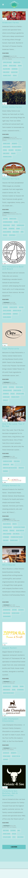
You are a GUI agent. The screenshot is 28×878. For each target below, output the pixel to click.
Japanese (15, 686)
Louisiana (21, 609)
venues (13, 153)
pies (22, 231)
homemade (14, 68)
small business (7, 533)
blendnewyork (6, 56)
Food (6, 59)
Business (14, 57)
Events (17, 138)
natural (6, 530)
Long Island (6, 397)
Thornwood (20, 689)
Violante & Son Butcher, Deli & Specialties (10, 793)
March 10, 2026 (13, 748)
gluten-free (7, 68)
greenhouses (21, 225)
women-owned (14, 540)
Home (10, 303)
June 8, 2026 (12, 302)
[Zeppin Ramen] (14, 633)
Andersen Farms (10, 22)
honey (18, 228)
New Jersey (6, 72)
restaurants (7, 689)
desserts (15, 143)
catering (12, 387)
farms (20, 65)
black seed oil (7, 523)
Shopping (10, 59)
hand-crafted (13, 307)
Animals (9, 213)
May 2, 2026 (12, 456)
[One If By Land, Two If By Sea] (14, 413)
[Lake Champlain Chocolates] (14, 707)
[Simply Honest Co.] (14, 480)
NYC (12, 464)
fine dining (17, 461)
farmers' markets (17, 146)
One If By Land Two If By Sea (10, 467)
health (14, 523)
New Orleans (7, 613)
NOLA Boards (8, 565)
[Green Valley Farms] (14, 93)
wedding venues (7, 156)
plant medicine (20, 530)
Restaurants (14, 383)
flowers (11, 150)
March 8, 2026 (13, 825)
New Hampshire (7, 313)
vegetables (12, 235)
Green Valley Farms (12, 107)
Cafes (17, 57)
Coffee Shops (22, 57)
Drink (3, 59)
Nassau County (15, 397)
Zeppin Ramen (9, 648)
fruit (13, 225)
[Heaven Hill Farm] (14, 169)
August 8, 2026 (13, 212)
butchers (6, 830)
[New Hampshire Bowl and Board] (14, 252)
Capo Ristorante (10, 349)
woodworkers (7, 616)
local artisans (7, 310)
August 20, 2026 (13, 56)
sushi (14, 689)
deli (19, 830)
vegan (15, 75)
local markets (7, 231)
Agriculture (4, 57)
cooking (6, 307)
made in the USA (17, 310)
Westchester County (9, 693)
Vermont (16, 313)
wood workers (7, 317)
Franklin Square (8, 390)
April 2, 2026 (12, 681)
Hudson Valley (7, 686)
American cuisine (8, 461)
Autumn (5, 218)
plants (5, 235)
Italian (12, 393)
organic (12, 530)
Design (8, 606)
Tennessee (6, 537)
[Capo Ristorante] (14, 334)
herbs (5, 228)
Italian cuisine (20, 393)
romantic (21, 467)
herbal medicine (8, 527)
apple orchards (8, 62)
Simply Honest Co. (11, 485)
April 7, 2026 (12, 605)
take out (6, 400)
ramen (21, 686)
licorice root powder (19, 527)
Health (15, 520)
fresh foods (7, 225)
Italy (14, 837)
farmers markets (8, 222)
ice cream (18, 150)
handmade (6, 393)
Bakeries (9, 57)
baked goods (17, 62)
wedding (6, 471)
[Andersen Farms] (14, 15)
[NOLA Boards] (14, 554)
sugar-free (14, 72)
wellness (6, 540)
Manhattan (6, 464)
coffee (5, 65)
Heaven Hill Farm (11, 179)
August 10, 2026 (13, 137)
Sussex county (7, 75)
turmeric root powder (17, 537)
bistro (5, 387)
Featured (8, 520)
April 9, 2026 (12, 519)
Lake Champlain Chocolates (10, 720)
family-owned (13, 65)
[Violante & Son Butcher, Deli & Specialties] (14, 777)
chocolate (6, 752)
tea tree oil (16, 533)
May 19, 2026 (12, 382)
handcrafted (7, 609)
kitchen (21, 307)
